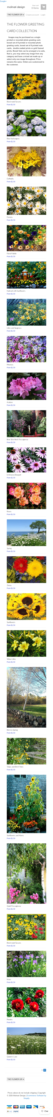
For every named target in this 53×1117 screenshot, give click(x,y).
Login (43, 15)
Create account (32, 15)
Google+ (3, 1)
